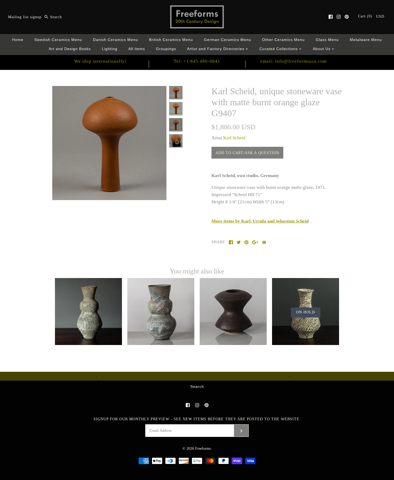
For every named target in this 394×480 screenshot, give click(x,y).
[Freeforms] (197, 9)
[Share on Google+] (255, 242)
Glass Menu (327, 40)
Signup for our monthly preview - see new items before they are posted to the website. (197, 419)
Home (17, 40)
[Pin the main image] (246, 242)
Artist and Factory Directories (217, 49)
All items (136, 49)
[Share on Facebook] (231, 242)
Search (197, 387)
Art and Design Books (70, 49)
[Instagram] (339, 17)
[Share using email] (264, 242)
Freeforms (203, 449)
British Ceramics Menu (171, 40)
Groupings (166, 49)
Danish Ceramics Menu (115, 40)
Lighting (109, 49)
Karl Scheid (234, 137)
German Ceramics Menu (227, 40)
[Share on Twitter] (239, 242)
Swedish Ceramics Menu (58, 40)
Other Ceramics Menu (283, 40)
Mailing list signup (25, 17)
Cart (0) (366, 16)
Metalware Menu (366, 40)
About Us (323, 49)
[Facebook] (331, 17)
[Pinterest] (347, 17)
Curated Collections (280, 49)
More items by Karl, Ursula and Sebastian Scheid (259, 221)
